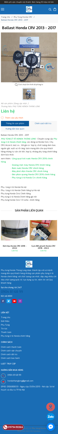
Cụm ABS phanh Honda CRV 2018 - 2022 (43, 247)
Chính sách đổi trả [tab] (43, 123)
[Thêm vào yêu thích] (12, 118)
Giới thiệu (5, 321)
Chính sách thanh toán (11, 347)
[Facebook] (3, 301)
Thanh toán (6, 332)
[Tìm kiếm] (50, 9)
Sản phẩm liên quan (29, 210)
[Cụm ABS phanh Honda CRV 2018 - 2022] (43, 230)
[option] (29, 57)
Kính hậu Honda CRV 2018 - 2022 (14, 247)
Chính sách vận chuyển (11, 350)
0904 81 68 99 (12, 292)
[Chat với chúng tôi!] (51, 427)
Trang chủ (5, 317)
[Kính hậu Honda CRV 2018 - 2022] (14, 230)
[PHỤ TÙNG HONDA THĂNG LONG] (29, 9)
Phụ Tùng (5, 325)
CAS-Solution (35, 431)
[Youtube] (14, 301)
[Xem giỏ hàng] (55, 9)
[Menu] (2, 9)
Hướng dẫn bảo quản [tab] (15, 129)
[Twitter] (9, 301)
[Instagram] (20, 301)
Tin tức (4, 328)
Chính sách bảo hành (10, 358)
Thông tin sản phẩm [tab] (15, 123)
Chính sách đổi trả (9, 354)
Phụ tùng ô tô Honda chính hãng (15, 336)
